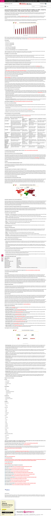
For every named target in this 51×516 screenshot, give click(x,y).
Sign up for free (7, 512)
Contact (42, 514)
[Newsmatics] (2, 260)
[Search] (40, 6)
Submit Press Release (20, 514)
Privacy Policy (38, 514)
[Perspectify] (2, 257)
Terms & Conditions (26, 514)
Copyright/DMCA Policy (32, 514)
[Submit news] (2, 255)
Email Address (4, 509)
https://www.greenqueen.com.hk (26, 115)
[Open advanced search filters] (42, 6)
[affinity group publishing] (2, 259)
